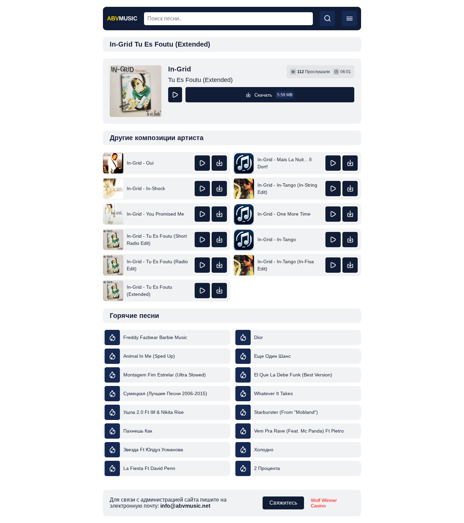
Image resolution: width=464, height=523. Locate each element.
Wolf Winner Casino (324, 502)
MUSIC (122, 18)
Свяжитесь (283, 503)
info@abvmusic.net (185, 506)
